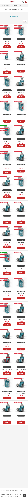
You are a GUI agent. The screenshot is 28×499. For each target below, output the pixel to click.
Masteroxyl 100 (7, 218)
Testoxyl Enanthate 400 (7, 369)
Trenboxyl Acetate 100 (21, 393)
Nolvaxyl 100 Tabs (21, 445)
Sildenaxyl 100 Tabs (7, 472)
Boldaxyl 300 (21, 66)
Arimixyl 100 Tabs (21, 458)
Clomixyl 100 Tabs (7, 445)
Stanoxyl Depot (21, 319)
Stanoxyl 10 (21, 293)
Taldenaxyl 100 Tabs (7, 458)
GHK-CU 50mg (21, 486)
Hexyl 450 (21, 166)
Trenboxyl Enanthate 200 (7, 418)
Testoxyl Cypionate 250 (7, 344)
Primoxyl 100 (21, 268)
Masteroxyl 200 (21, 218)
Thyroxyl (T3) (7, 393)
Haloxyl (7, 166)
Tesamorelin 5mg (21, 472)
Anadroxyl (7, 41)
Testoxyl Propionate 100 (21, 369)
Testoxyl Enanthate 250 (21, 344)
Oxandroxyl (21, 242)
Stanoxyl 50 (7, 319)
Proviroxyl (7, 293)
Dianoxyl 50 (7, 141)
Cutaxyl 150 (21, 92)
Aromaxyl (21, 41)
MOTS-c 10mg (7, 486)
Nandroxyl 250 (7, 242)
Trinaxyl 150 (21, 418)
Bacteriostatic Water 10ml (21, 431)
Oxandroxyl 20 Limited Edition (8, 268)
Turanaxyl (7, 431)
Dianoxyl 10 (7, 117)
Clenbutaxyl (7, 92)
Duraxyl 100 (21, 141)
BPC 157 (7, 66)
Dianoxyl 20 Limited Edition (21, 117)
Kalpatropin (7, 192)
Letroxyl (21, 192)
